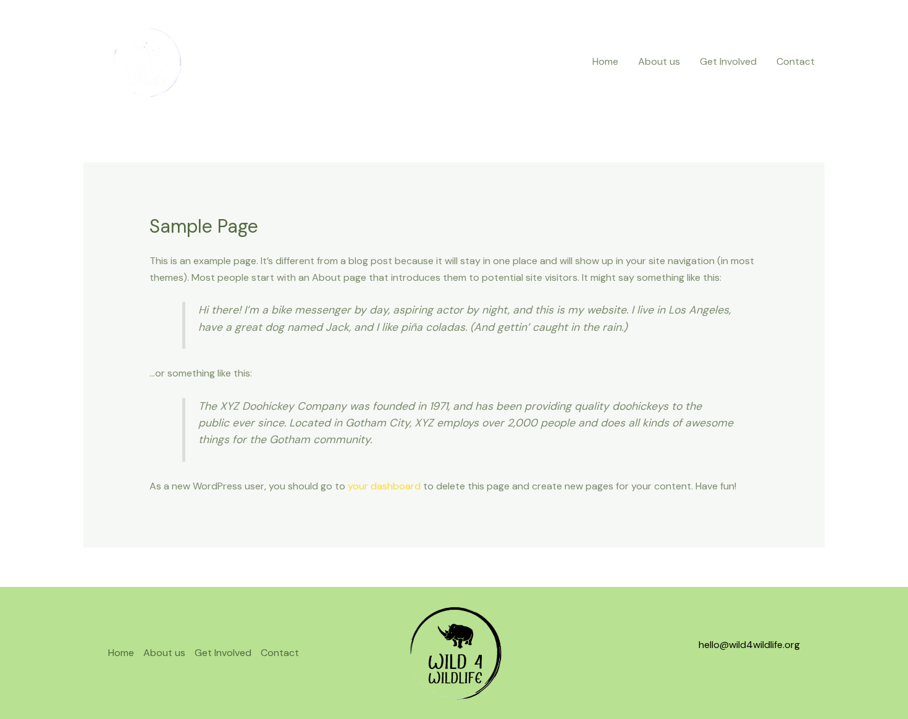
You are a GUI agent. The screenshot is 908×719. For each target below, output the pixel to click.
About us (659, 61)
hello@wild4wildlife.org (749, 644)
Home (605, 61)
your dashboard (384, 486)
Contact (795, 61)
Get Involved (728, 61)
